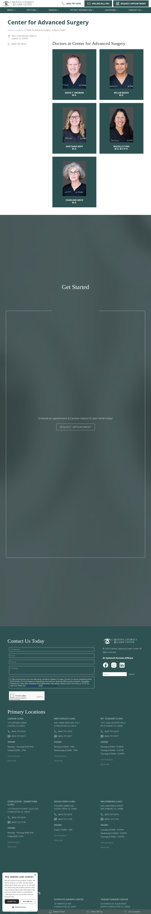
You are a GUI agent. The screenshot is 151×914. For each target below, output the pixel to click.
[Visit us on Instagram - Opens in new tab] (114, 665)
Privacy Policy (9, 897)
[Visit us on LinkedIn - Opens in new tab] (122, 665)
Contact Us (135, 10)
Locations (110, 10)
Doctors (31, 10)
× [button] (35, 875)
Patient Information (81, 10)
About (10, 10)
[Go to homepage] (18, 3)
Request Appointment (75, 427)
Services (53, 10)
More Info (12, 760)
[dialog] (20, 892)
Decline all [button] (28, 901)
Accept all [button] (11, 901)
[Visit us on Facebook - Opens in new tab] (106, 665)
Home (10, 30)
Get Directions (14, 756)
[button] (20, 907)
